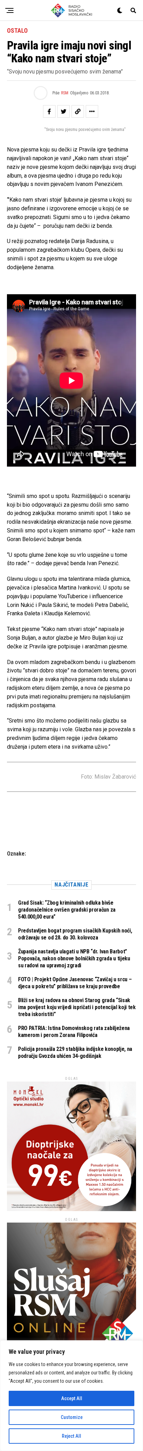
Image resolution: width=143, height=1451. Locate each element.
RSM (64, 93)
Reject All (71, 1436)
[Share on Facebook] (49, 111)
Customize (72, 1417)
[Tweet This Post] (63, 111)
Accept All (71, 1398)
